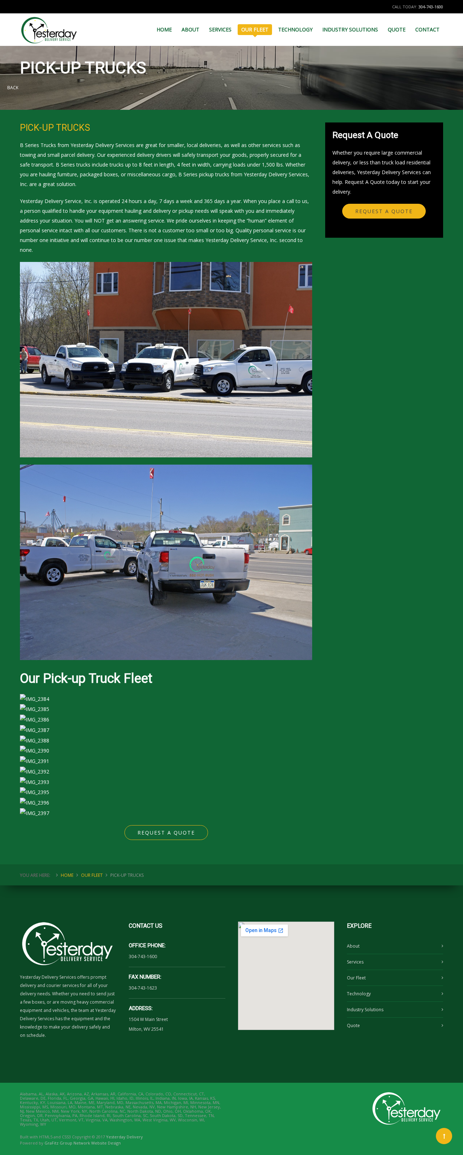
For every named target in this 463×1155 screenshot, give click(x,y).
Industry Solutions (365, 1010)
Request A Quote (166, 832)
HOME (164, 29)
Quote (353, 1025)
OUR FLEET (254, 29)
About (353, 946)
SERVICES (220, 29)
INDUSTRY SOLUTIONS (350, 29)
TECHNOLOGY (295, 29)
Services (355, 962)
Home (67, 875)
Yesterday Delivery (124, 1136)
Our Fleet (356, 978)
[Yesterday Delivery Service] (49, 26)
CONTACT (427, 29)
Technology (359, 994)
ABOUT (190, 29)
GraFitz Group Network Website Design (82, 1143)
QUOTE (396, 29)
